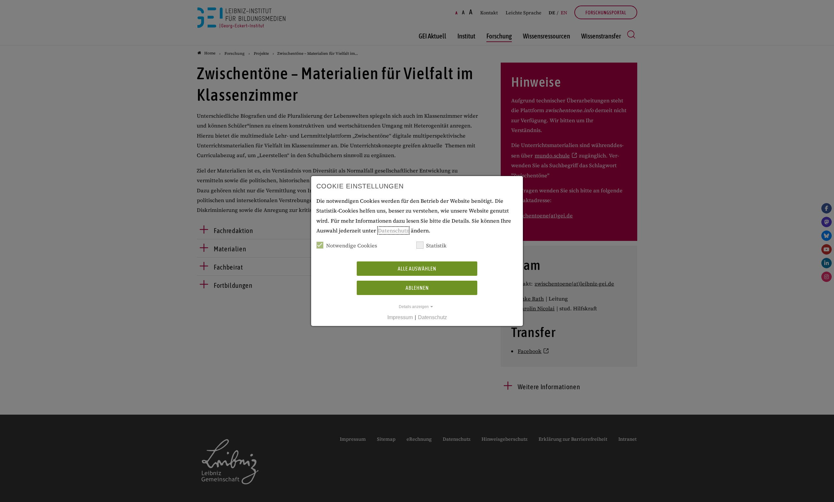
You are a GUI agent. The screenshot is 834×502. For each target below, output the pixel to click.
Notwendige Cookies (351, 245)
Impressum (400, 317)
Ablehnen (417, 288)
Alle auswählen (417, 269)
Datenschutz (393, 230)
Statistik (436, 245)
